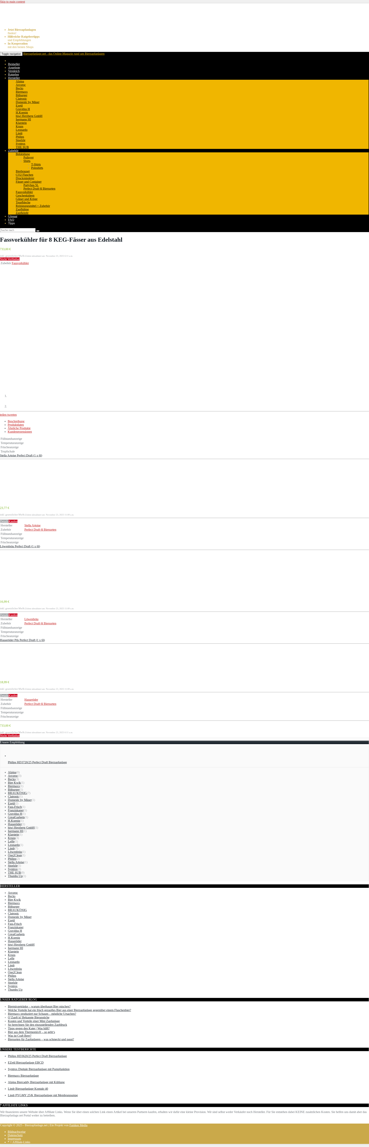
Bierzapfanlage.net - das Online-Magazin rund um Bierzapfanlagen (64, 53)
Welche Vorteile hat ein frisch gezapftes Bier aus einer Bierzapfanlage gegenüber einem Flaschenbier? (69, 1010)
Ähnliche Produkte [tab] (19, 428)
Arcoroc (21, 84)
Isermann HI (23, 119)
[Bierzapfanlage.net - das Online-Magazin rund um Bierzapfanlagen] (22, 23)
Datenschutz (15, 1135)
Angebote (14, 67)
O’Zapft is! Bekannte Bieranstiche (28, 1017)
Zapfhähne (22, 209)
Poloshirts (37, 167)
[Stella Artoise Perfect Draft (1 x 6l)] (15, 501)
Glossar (12, 216)
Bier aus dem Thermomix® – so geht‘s (31, 1032)
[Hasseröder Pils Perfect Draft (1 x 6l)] (15, 675)
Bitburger (21, 95)
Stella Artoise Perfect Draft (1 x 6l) (21, 455)
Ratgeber (13, 74)
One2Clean (15, 855)
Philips (20, 136)
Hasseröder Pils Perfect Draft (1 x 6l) (22, 640)
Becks (19, 88)
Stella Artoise (32, 525)
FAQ (11, 219)
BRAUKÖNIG (17, 793)
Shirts (26, 161)
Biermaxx (22, 91)
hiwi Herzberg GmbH (29, 116)
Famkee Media (78, 1125)
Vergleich (14, 71)
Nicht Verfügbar (10, 259)
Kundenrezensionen (20, 431)
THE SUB (22, 147)
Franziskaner (15, 810)
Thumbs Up (15, 876)
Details (4, 521)
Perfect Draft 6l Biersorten (39, 188)
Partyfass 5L (31, 185)
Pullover (28, 157)
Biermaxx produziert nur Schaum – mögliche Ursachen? (42, 1013)
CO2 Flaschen (24, 174)
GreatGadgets (16, 817)
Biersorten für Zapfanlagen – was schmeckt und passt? (41, 1039)
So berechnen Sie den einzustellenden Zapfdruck (37, 1024)
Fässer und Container (29, 181)
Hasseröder (31, 699)
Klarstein (21, 122)
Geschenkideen (25, 195)
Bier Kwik (14, 782)
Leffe (11, 841)
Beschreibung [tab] (16, 421)
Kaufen (12, 521)
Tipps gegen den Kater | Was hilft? (29, 1028)
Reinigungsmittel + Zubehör (33, 205)
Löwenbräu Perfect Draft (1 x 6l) (20, 546)
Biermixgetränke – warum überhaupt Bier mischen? (39, 1006)
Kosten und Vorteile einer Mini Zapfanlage (34, 1021)
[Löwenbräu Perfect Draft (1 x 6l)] (15, 595)
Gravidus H (23, 109)
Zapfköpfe (22, 212)
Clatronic (21, 98)
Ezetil (19, 105)
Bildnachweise (17, 1131)
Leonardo (21, 129)
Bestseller (14, 64)
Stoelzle (20, 140)
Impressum (14, 1138)
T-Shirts (36, 164)
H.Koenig (22, 112)
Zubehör (13, 150)
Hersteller (14, 78)
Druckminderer (25, 178)
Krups (19, 126)
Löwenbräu (31, 619)
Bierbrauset (23, 171)
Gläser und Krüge (26, 199)
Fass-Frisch (15, 806)
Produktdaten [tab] (16, 424)
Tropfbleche (23, 202)
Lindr (19, 133)
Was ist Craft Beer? (19, 1035)
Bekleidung (23, 154)
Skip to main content (12, 1)
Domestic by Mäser (27, 102)
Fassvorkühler (24, 192)
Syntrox (20, 143)
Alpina (20, 81)
